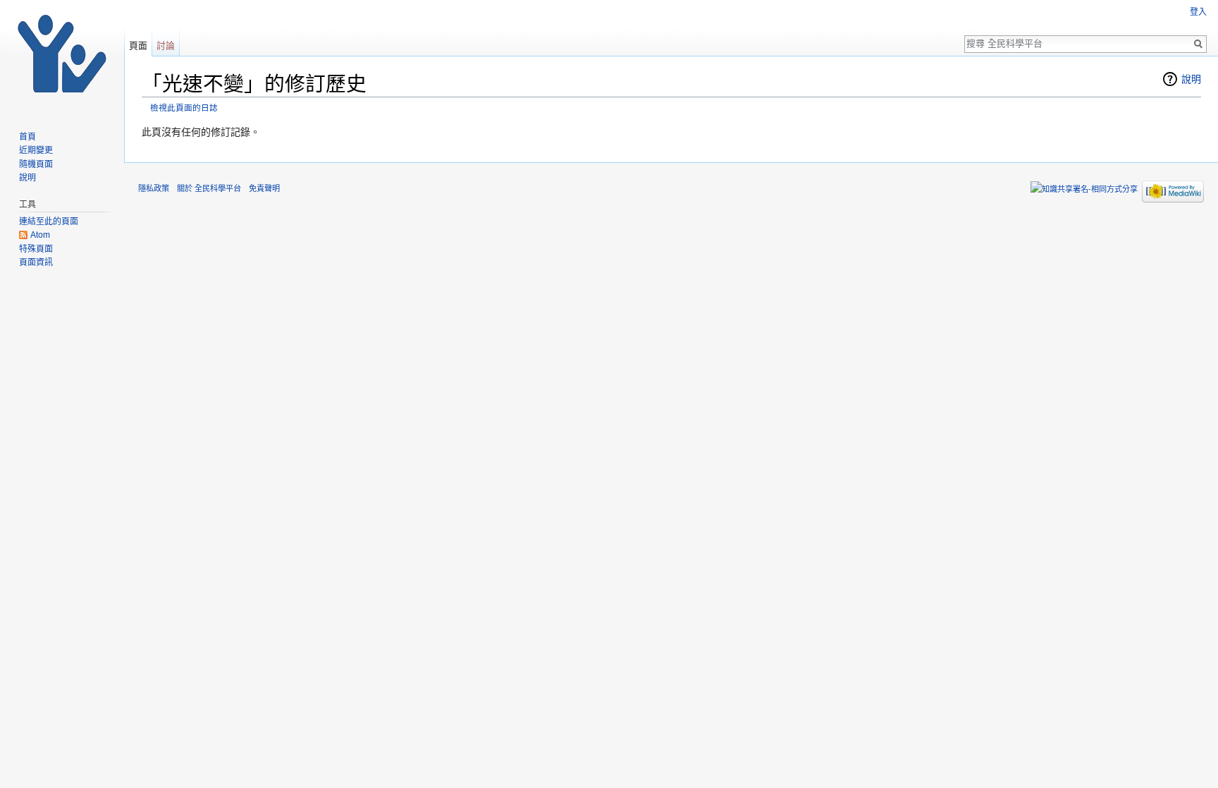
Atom (40, 235)
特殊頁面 (36, 249)
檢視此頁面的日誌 (184, 107)
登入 (1198, 12)
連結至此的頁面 (48, 221)
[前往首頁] (62, 56)
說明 (1191, 79)
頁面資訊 (36, 262)
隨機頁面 (36, 164)
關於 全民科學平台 (209, 188)
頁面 (138, 45)
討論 (165, 45)
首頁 (27, 137)
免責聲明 (264, 188)
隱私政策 (153, 188)
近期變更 (36, 150)
